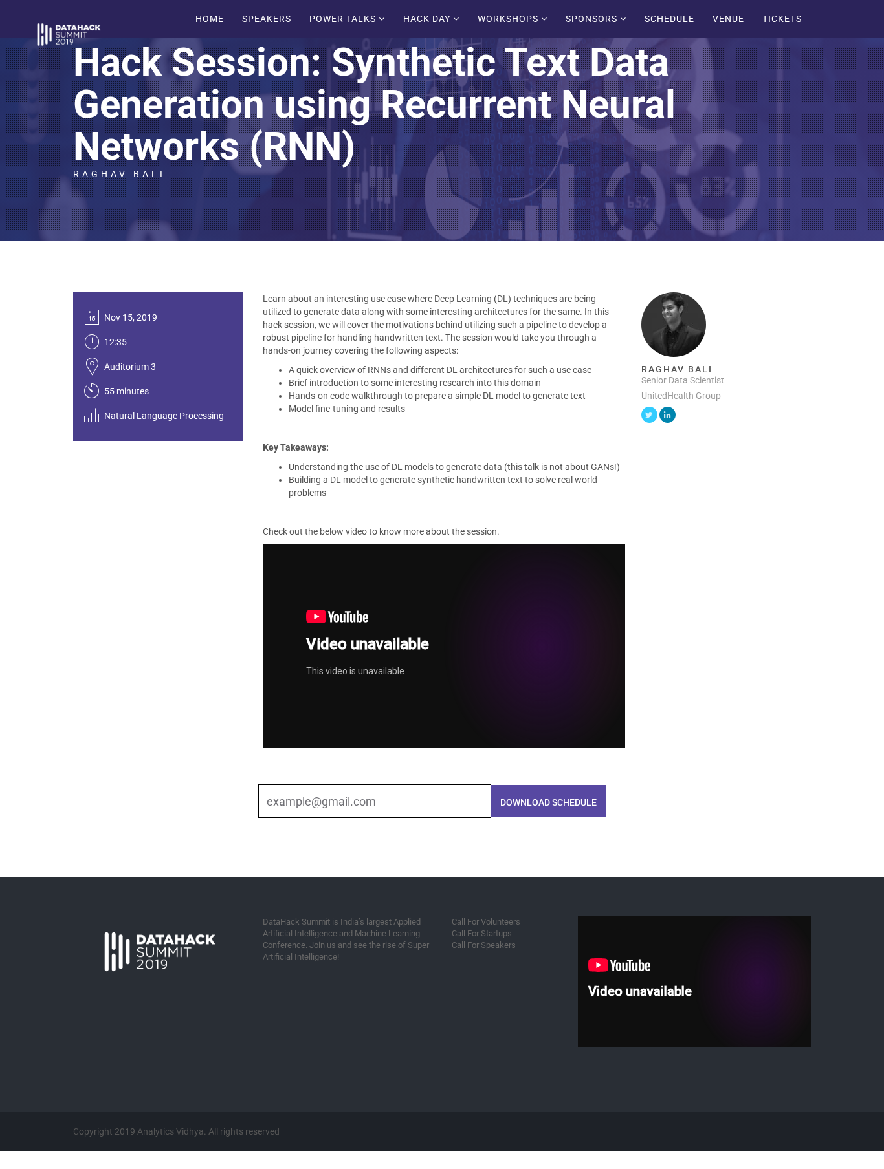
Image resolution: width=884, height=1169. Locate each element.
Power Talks (344, 19)
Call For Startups (482, 933)
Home (209, 19)
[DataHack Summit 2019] (94, 16)
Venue (728, 19)
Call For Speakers (484, 945)
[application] (694, 981)
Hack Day (428, 19)
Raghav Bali (119, 174)
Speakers (266, 19)
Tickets (782, 19)
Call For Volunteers (486, 922)
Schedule (669, 19)
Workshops (509, 19)
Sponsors (593, 19)
